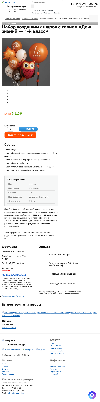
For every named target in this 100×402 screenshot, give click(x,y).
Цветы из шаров (56, 351)
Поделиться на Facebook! (13, 296)
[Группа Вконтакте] (11, 349)
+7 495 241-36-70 (84, 4)
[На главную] (3, 18)
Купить (30, 129)
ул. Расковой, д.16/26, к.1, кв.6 (14, 274)
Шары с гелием (56, 348)
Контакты (58, 13)
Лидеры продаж (8, 374)
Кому (52, 343)
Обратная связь (56, 371)
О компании (48, 13)
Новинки (5, 371)
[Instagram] (28, 349)
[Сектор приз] (8, 2)
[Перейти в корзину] (93, 18)
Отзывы (50, 10)
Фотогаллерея (7, 364)
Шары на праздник (12, 18)
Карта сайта (55, 374)
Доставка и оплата (38, 10)
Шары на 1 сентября (30, 18)
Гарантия (53, 369)
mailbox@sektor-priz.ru (15, 393)
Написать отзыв (9, 328)
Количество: (9, 126)
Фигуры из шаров (57, 353)
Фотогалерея (37, 13)
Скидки (5, 369)
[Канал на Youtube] (40, 349)
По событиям (55, 346)
